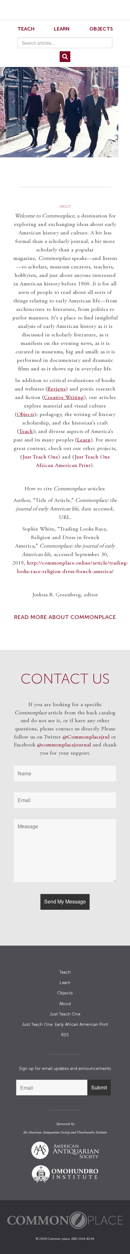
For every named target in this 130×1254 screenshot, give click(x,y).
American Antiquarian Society (49, 1132)
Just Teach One (40, 457)
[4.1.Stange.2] (65, 107)
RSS (65, 1034)
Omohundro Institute (92, 1132)
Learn (62, 29)
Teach (26, 29)
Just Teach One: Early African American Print (65, 1024)
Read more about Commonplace (65, 617)
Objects (101, 29)
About (65, 1003)
